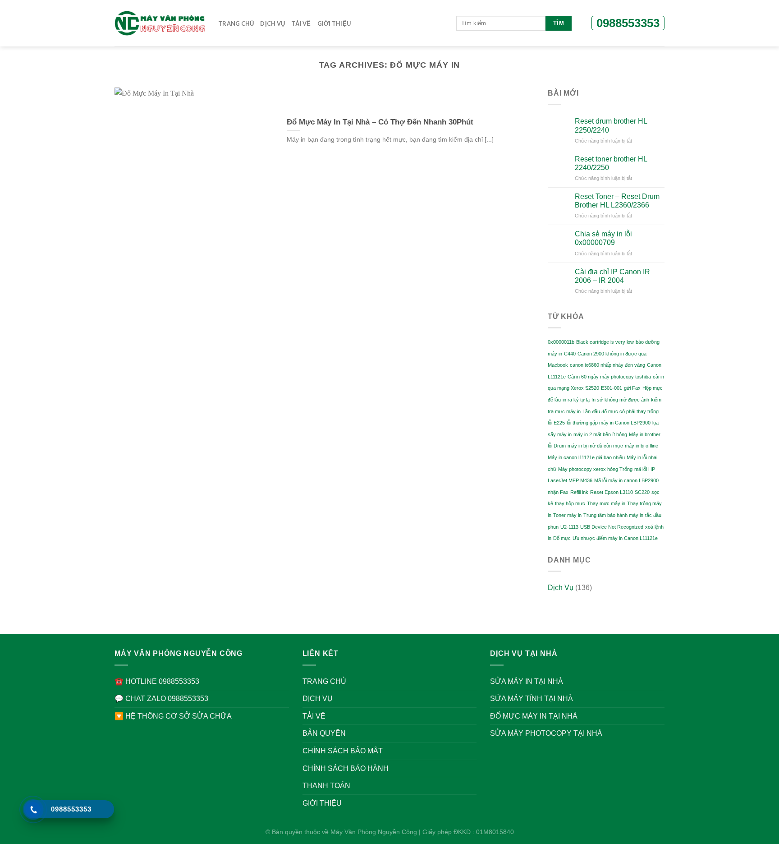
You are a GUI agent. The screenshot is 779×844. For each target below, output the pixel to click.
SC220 (642, 492)
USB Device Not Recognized (611, 527)
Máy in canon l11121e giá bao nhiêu (586, 457)
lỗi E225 (556, 422)
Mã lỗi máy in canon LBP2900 (626, 480)
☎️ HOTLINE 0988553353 (157, 681)
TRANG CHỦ (324, 681)
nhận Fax (558, 492)
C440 (570, 353)
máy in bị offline (641, 445)
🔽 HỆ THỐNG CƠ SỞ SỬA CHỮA (173, 716)
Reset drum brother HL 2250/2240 (611, 125)
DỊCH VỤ (272, 23)
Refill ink (579, 492)
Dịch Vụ (560, 587)
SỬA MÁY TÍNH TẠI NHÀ (531, 698)
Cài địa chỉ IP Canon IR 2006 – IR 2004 (612, 276)
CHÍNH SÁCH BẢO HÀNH (345, 768)
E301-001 (611, 388)
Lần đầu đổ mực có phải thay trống (620, 411)
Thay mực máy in (606, 503)
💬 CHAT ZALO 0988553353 (161, 698)
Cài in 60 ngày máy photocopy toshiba (609, 376)
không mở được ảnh (627, 399)
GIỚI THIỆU (334, 23)
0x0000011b (561, 342)
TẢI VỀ (301, 23)
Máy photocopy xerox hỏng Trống (595, 469)
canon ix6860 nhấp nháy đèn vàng (607, 365)
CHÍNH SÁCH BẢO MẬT (342, 751)
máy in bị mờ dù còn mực (595, 445)
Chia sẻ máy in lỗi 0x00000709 (603, 238)
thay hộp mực (570, 503)
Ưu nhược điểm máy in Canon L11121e (615, 538)
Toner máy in (567, 515)
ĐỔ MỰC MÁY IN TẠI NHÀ (533, 716)
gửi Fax (632, 388)
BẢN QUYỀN (324, 733)
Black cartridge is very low (605, 342)
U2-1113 (569, 527)
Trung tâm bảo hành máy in (613, 515)
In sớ (597, 399)
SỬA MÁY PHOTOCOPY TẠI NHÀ (546, 733)
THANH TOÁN (326, 785)
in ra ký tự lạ (576, 399)
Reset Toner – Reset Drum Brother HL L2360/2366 (617, 201)
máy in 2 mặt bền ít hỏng (600, 434)
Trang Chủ (236, 23)
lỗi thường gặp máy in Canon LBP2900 (609, 422)
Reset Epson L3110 (611, 492)
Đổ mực (562, 538)
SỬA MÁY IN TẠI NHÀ (526, 681)
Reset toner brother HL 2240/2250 (611, 163)
